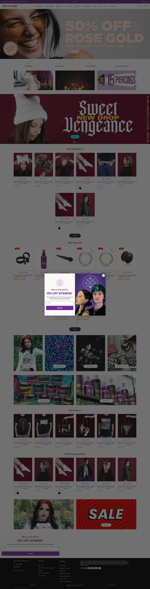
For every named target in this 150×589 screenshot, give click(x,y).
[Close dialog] (103, 275)
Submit (59, 308)
